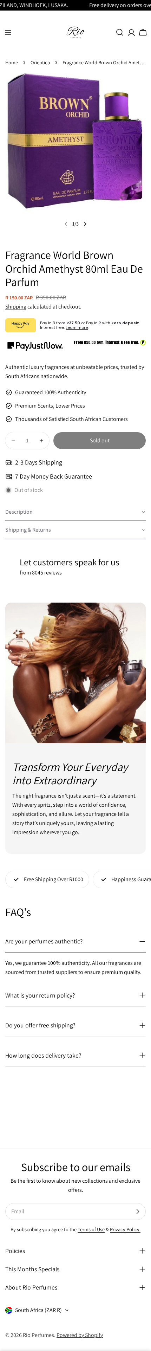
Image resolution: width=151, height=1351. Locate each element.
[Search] (120, 32)
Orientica (40, 62)
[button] (75, 512)
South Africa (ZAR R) (38, 1310)
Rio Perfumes (38, 1335)
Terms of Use (91, 1229)
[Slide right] (85, 223)
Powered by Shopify (80, 1335)
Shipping (15, 306)
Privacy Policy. (125, 1229)
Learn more (77, 327)
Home (11, 62)
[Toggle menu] (8, 32)
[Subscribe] (137, 1211)
